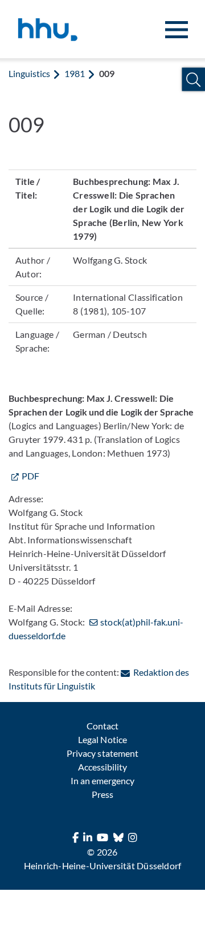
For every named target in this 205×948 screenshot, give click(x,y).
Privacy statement (102, 753)
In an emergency (102, 780)
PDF (30, 475)
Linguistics (29, 73)
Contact (102, 725)
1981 (74, 73)
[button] (193, 79)
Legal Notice (102, 739)
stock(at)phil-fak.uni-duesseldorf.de (96, 628)
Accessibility (102, 766)
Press (102, 794)
